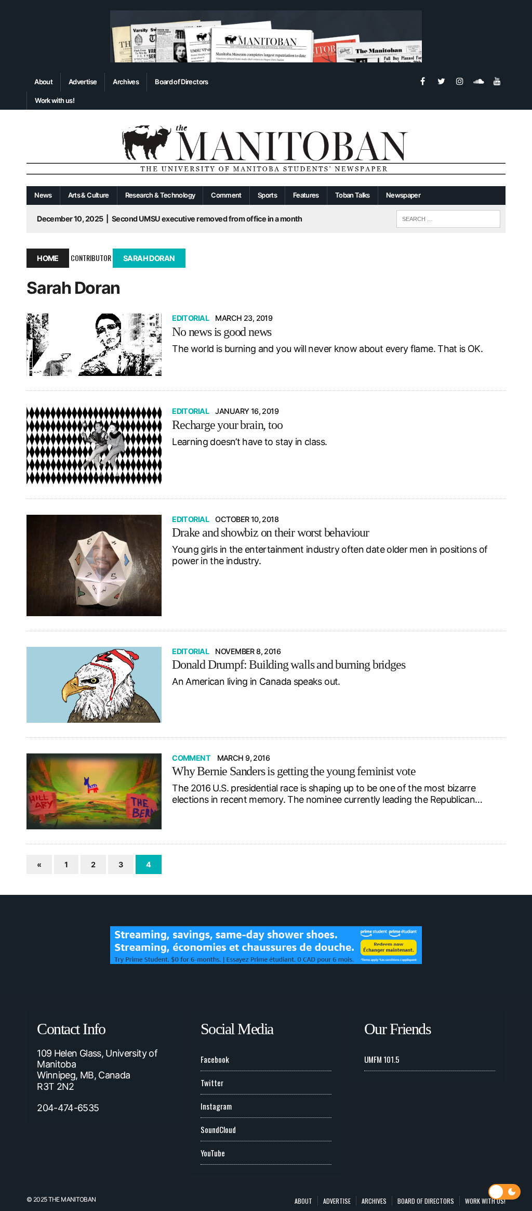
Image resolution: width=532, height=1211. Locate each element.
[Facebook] (422, 80)
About (43, 81)
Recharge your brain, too (227, 425)
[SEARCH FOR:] (448, 217)
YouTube (213, 1152)
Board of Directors (181, 81)
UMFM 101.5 (382, 1059)
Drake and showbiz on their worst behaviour (270, 532)
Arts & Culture (88, 195)
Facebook (215, 1059)
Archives (126, 81)
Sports (267, 195)
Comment (226, 195)
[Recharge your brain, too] (94, 445)
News (42, 195)
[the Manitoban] (266, 148)
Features (306, 195)
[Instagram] (459, 80)
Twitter (212, 1082)
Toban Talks (352, 195)
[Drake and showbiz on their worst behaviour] (94, 565)
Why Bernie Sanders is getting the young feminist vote (293, 771)
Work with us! (54, 100)
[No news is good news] (94, 345)
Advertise (83, 81)
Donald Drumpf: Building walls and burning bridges (288, 664)
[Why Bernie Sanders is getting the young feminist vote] (94, 791)
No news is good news (221, 331)
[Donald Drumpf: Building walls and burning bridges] (94, 685)
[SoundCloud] (478, 80)
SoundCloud (218, 1129)
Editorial (190, 318)
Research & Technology (160, 195)
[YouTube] (497, 80)
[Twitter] (441, 80)
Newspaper (403, 195)
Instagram (216, 1106)
